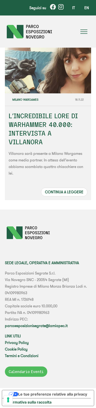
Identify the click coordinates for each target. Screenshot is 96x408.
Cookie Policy (16, 349)
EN (86, 7)
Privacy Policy (17, 342)
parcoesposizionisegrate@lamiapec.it (36, 325)
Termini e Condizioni (21, 355)
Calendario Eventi (26, 372)
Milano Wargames (25, 99)
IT (73, 7)
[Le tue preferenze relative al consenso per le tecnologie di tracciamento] (8, 399)
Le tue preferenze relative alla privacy (52, 394)
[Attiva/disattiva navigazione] (84, 31)
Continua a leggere (64, 192)
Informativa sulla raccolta (28, 402)
